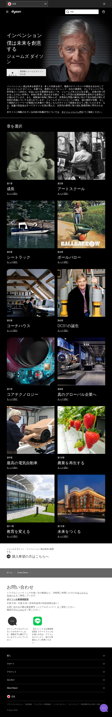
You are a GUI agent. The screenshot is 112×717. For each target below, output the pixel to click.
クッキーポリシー (59, 704)
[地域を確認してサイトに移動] (104, 4)
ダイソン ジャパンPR (71, 112)
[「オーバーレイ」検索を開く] (82, 11)
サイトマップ (74, 704)
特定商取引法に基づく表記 (91, 704)
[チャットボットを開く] (104, 708)
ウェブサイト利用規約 (43, 704)
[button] (26, 74)
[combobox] (27, 4)
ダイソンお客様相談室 (18, 599)
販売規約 (29, 704)
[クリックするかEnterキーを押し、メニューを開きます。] (7, 12)
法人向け (11, 680)
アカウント (12, 672)
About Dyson (12, 688)
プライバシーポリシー (15, 704)
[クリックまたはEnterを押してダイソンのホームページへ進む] (16, 13)
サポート (11, 664)
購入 (9, 656)
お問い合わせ (20, 587)
